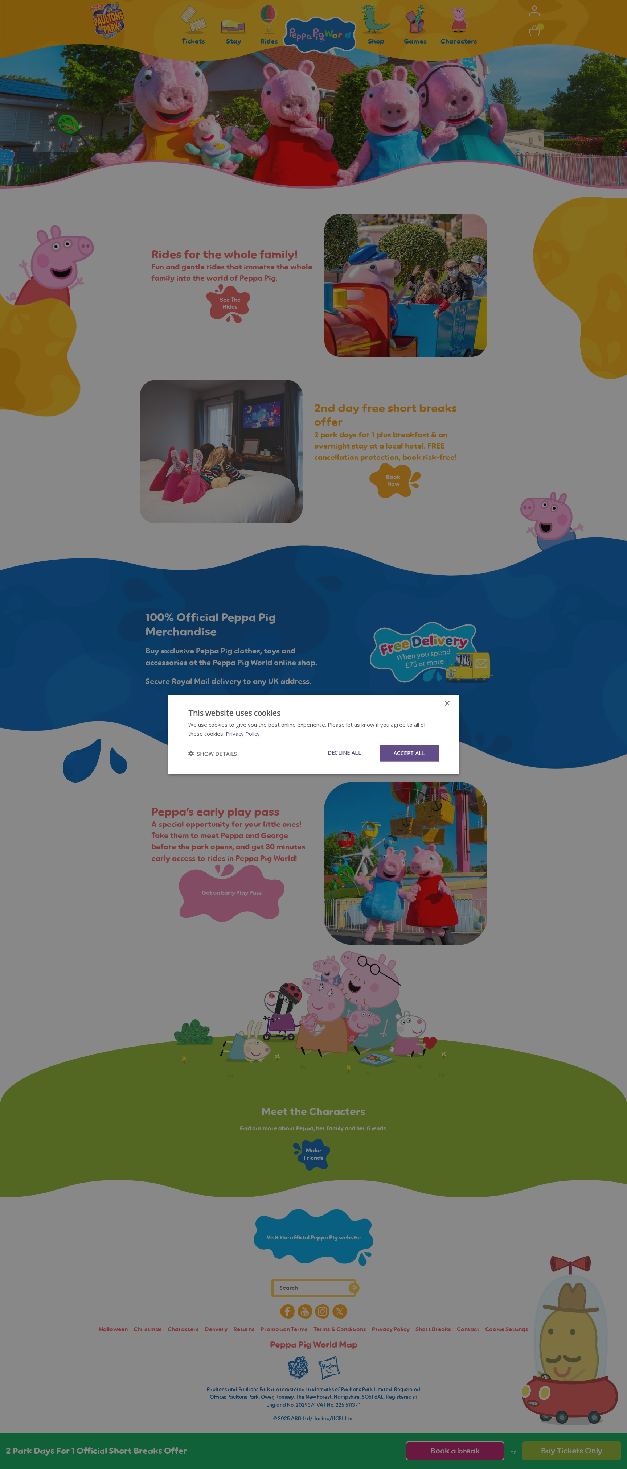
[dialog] (313, 734)
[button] (212, 753)
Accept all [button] (409, 753)
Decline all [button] (344, 752)
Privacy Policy (243, 733)
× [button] (447, 703)
